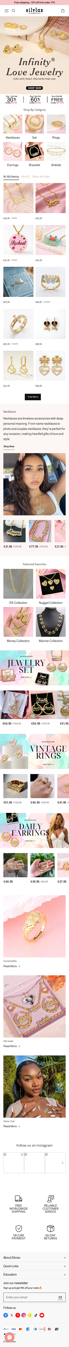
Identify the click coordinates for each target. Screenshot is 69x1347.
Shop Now (9, 446)
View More (33, 397)
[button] (6, 10)
